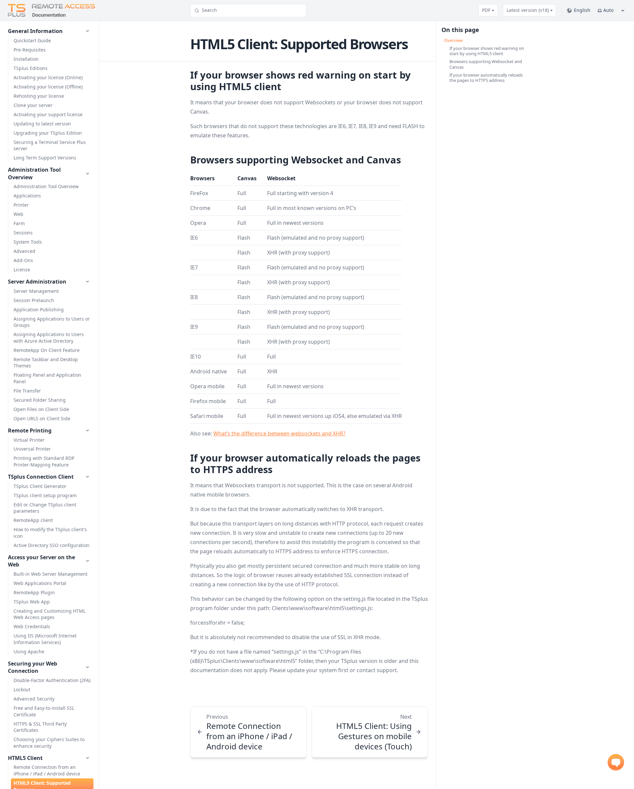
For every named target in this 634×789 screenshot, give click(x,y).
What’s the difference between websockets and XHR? (279, 433)
